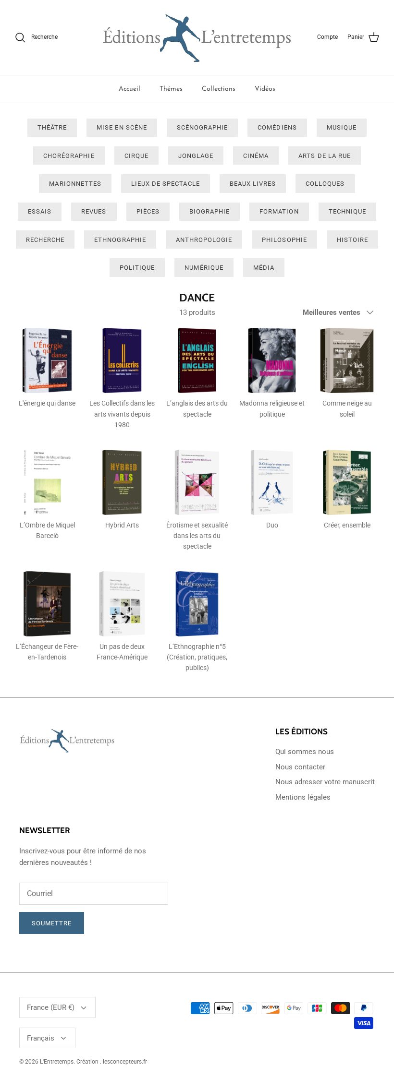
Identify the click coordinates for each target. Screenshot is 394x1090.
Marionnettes (75, 183)
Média (263, 267)
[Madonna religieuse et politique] (272, 360)
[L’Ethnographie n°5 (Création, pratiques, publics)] (197, 603)
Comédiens (277, 127)
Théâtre (52, 127)
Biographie (209, 211)
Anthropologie (204, 239)
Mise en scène (122, 127)
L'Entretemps (57, 1061)
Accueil (129, 89)
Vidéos (265, 89)
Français (40, 1038)
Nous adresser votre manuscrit (325, 782)
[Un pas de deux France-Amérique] (122, 603)
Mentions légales (303, 797)
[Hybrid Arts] (122, 482)
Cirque (136, 155)
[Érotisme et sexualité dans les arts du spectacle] (197, 482)
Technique (347, 211)
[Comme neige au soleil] (347, 360)
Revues (93, 211)
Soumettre (52, 923)
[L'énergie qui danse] (47, 360)
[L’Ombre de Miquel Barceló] (47, 482)
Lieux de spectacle (165, 183)
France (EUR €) (50, 1007)
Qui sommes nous (304, 751)
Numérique (204, 267)
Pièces (148, 211)
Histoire (352, 239)
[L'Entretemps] (197, 37)
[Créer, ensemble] (347, 482)
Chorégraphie (68, 155)
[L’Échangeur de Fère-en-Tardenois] (47, 603)
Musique (342, 127)
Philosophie (284, 239)
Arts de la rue (324, 155)
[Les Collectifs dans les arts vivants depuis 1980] (122, 360)
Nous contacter (300, 767)
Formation (278, 211)
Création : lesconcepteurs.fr (111, 1061)
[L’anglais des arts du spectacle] (197, 360)
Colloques (325, 183)
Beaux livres (253, 183)
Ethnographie (120, 239)
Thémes (171, 89)
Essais (39, 211)
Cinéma (256, 155)
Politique (137, 267)
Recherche (45, 239)
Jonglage (195, 155)
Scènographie (202, 127)
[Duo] (272, 482)
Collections (218, 89)
